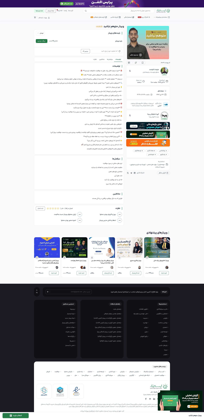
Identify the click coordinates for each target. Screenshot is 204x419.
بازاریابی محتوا (68, 372)
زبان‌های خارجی (163, 345)
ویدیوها (72, 309)
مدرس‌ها (72, 341)
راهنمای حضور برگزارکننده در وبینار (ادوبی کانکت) (107, 318)
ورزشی (146, 327)
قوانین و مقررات (70, 332)
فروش (48, 372)
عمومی (165, 355)
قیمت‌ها (70, 11)
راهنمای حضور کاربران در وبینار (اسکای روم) (109, 332)
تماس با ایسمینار (70, 345)
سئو (76, 375)
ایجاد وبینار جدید (70, 318)
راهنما (65, 11)
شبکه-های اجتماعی (144, 375)
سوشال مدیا (85, 375)
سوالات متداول (70, 327)
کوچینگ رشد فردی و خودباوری (138, 165)
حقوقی (165, 336)
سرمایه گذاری (109, 375)
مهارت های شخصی (152, 165)
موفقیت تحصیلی (159, 375)
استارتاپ (90, 372)
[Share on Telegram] (131, 173)
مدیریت (145, 318)
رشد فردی (80, 372)
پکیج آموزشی (144, 336)
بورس (68, 375)
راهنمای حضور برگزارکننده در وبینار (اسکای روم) (108, 327)
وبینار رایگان (121, 375)
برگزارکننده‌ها (71, 336)
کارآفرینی (132, 375)
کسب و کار (161, 372)
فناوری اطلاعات (143, 309)
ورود (45, 18)
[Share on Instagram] (128, 173)
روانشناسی (165, 341)
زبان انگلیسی (97, 375)
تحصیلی (165, 327)
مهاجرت (145, 323)
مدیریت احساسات (159, 167)
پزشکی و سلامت (163, 323)
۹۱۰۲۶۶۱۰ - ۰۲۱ (155, 392)
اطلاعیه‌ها (59, 11)
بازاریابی (165, 318)
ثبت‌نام (41, 18)
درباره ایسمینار (71, 314)
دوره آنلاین (112, 372)
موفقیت (57, 372)
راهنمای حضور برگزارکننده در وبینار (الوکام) (109, 336)
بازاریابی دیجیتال (134, 372)
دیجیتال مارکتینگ (149, 372)
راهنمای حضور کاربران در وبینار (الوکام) (110, 341)
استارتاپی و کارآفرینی (162, 314)
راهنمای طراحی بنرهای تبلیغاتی (112, 314)
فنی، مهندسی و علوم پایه (141, 314)
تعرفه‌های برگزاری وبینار (68, 323)
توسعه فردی (161, 165)
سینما (166, 350)
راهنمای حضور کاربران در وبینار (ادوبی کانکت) (108, 323)
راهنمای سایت (117, 309)
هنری (146, 332)
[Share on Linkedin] (134, 173)
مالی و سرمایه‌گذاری (162, 309)
